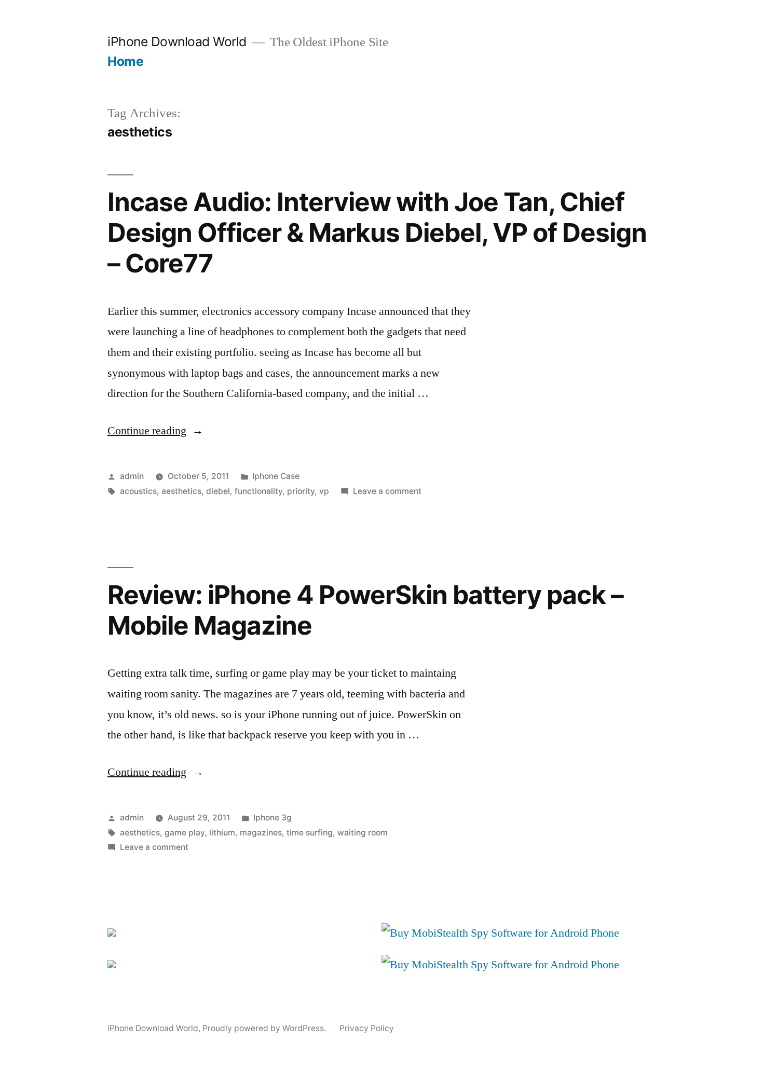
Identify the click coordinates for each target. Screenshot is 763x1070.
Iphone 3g (272, 817)
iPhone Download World (177, 41)
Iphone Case (275, 476)
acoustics (138, 491)
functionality (258, 491)
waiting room (362, 833)
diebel (218, 491)
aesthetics (181, 491)
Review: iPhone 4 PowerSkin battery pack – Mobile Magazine (365, 610)
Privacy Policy (366, 1028)
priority (301, 491)
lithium (222, 833)
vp (324, 491)
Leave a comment (387, 491)
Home (125, 61)
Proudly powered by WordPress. (265, 1028)
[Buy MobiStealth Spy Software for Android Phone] (500, 933)
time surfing (310, 833)
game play (185, 833)
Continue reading (155, 430)
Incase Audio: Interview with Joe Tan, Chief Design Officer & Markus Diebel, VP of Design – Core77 (377, 232)
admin (132, 476)
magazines (261, 833)
